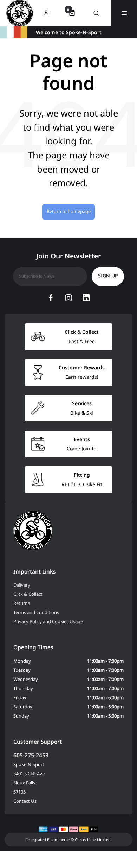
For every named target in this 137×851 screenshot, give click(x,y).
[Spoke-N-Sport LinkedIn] (86, 298)
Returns (21, 603)
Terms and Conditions (36, 612)
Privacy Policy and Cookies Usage (48, 621)
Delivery (21, 585)
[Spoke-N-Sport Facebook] (51, 298)
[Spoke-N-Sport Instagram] (68, 298)
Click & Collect (28, 594)
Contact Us (25, 801)
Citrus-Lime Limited (93, 839)
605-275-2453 (30, 755)
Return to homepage (69, 211)
